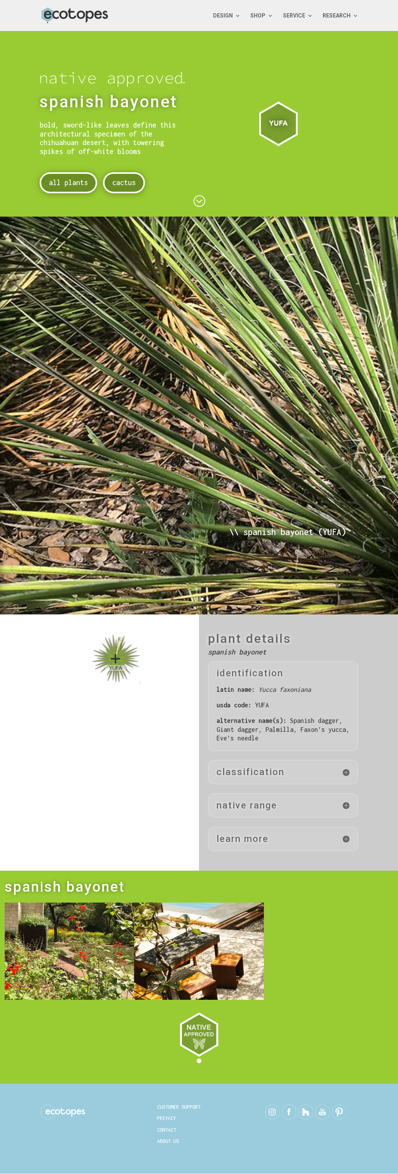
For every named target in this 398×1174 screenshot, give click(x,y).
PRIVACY (166, 1118)
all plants (68, 182)
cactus (124, 182)
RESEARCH (337, 16)
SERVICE (294, 16)
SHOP (257, 16)
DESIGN (223, 16)
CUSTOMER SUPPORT (179, 1107)
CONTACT (166, 1130)
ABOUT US (168, 1141)
